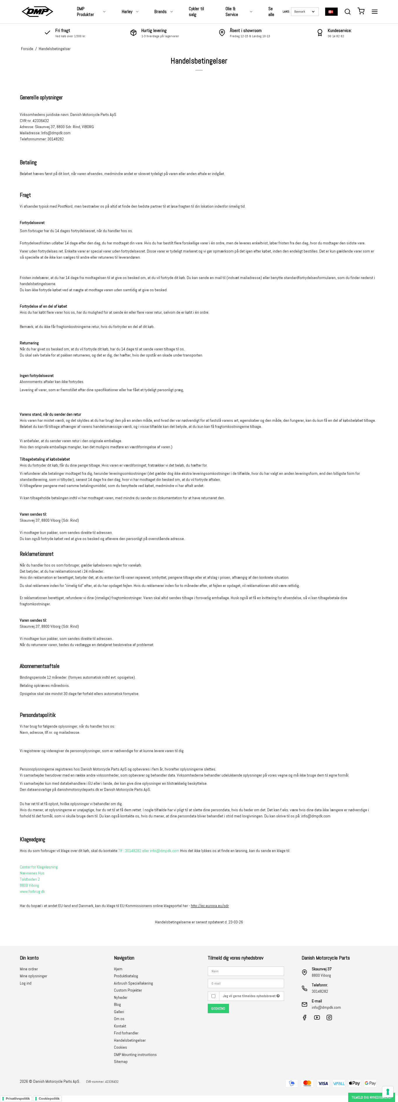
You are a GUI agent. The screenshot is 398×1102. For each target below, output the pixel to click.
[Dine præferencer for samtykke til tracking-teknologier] (387, 1091)
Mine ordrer (29, 968)
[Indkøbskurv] (361, 12)
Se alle (271, 11)
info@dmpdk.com (326, 1007)
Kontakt (120, 1026)
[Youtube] (317, 1019)
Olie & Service (232, 11)
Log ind (25, 983)
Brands (160, 11)
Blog (117, 1004)
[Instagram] (329, 1019)
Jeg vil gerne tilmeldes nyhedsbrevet (250, 996)
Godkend (218, 1008)
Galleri (119, 1011)
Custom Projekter (128, 990)
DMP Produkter (85, 11)
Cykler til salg (196, 11)
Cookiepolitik (49, 1098)
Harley (127, 11)
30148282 (320, 991)
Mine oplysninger (33, 975)
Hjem (118, 968)
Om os (119, 1018)
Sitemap (121, 1061)
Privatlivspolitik (18, 1098)
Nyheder (120, 997)
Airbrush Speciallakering (133, 983)
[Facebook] (304, 1019)
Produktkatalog (126, 975)
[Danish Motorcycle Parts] (37, 11)
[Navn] (246, 970)
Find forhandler (126, 1033)
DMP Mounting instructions (135, 1054)
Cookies (120, 1047)
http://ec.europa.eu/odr (210, 905)
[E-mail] (246, 983)
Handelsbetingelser (130, 1040)
